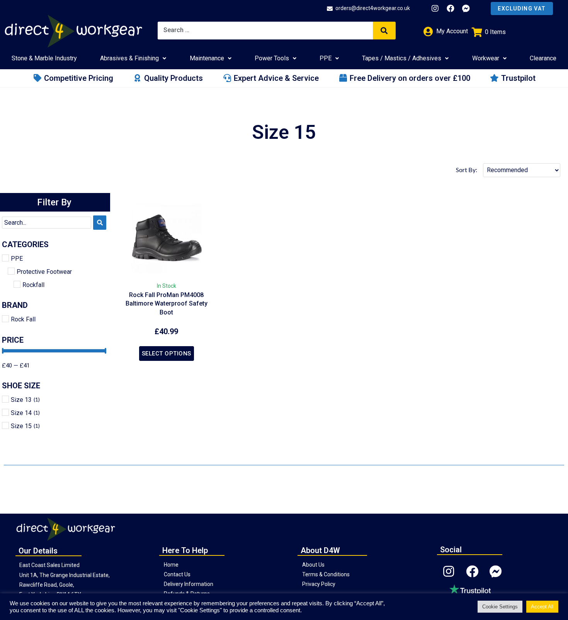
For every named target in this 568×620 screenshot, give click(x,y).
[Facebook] (450, 8)
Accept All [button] (542, 607)
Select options (166, 353)
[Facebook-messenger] (466, 8)
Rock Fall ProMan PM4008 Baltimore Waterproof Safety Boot (166, 303)
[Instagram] (435, 8)
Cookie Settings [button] (500, 607)
